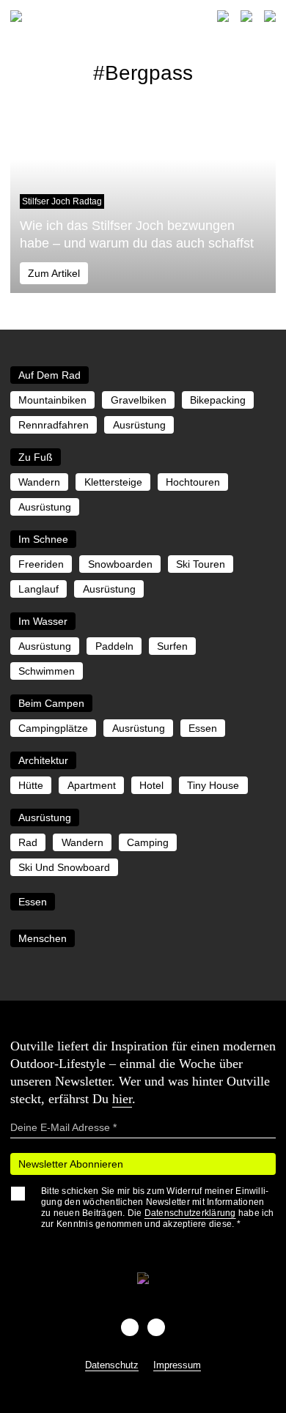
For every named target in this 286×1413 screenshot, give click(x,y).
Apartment (91, 785)
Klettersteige (113, 482)
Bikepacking (218, 400)
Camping (148, 842)
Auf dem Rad (49, 375)
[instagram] (156, 1327)
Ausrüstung (139, 425)
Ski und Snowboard (64, 867)
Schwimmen (46, 671)
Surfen (172, 646)
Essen (202, 728)
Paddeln (114, 646)
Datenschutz (112, 1365)
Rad (27, 842)
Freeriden (41, 564)
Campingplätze (53, 728)
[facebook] (130, 1327)
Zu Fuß (35, 457)
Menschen (42, 938)
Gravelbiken (138, 400)
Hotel (151, 785)
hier (122, 1098)
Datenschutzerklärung (190, 1213)
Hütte (30, 785)
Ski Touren (200, 564)
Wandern (39, 482)
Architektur (43, 760)
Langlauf (38, 589)
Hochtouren (193, 482)
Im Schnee (43, 539)
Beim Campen (51, 703)
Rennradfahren (53, 425)
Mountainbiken (52, 400)
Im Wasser (42, 621)
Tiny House (213, 785)
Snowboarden (120, 564)
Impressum (177, 1365)
